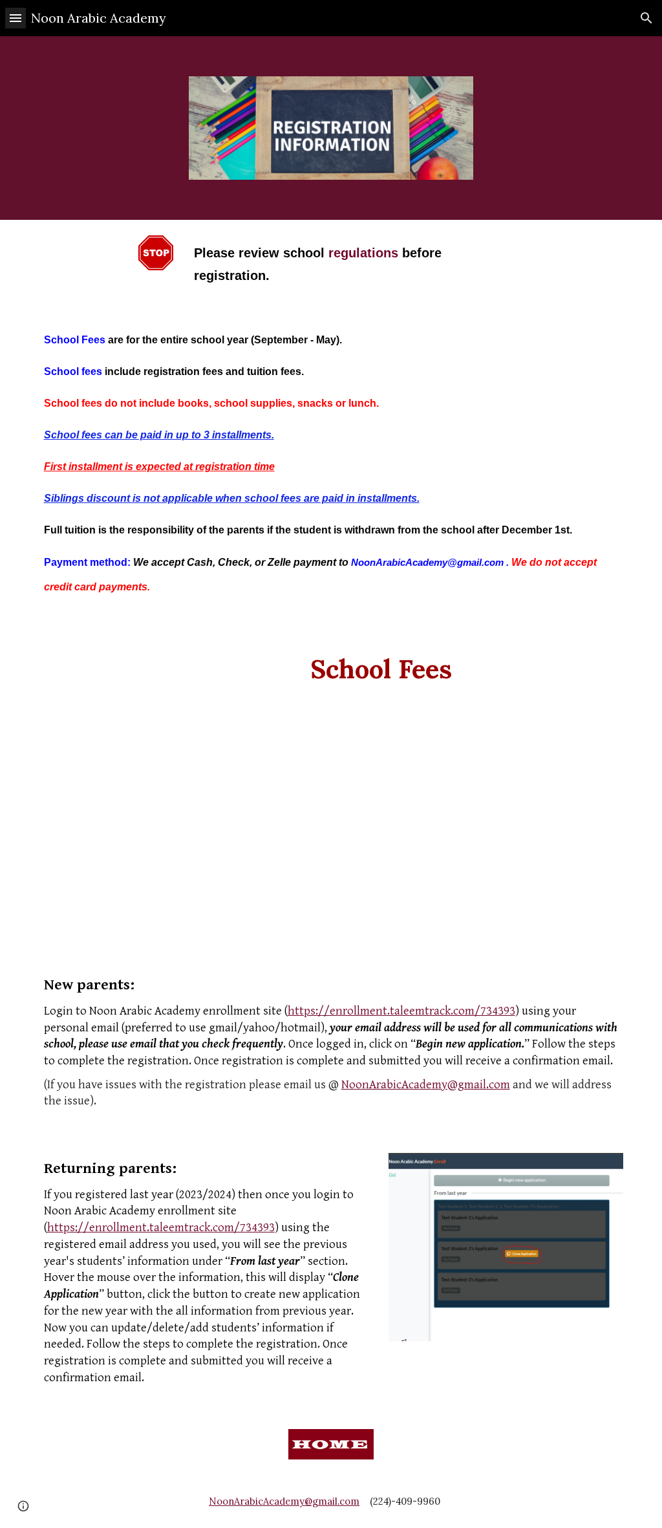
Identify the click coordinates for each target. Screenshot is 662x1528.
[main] (331, 263)
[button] (15, 18)
